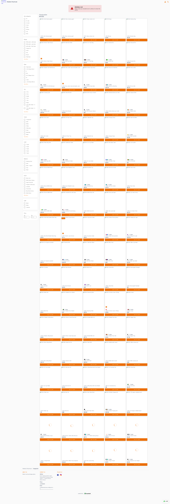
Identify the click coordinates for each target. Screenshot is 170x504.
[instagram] (61, 475)
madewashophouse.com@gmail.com (46, 488)
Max (32, 215)
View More (26, 59)
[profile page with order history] (165, 2)
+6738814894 (42, 483)
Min (24, 215)
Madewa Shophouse (12, 2)
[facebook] (58, 475)
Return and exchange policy (29, 474)
